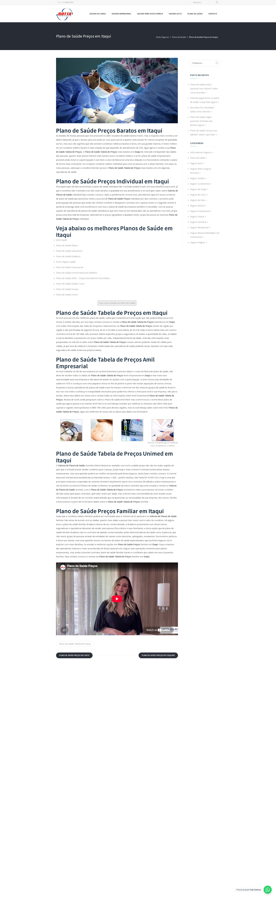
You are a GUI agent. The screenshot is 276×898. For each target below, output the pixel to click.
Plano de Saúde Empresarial (69, 267)
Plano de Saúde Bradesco (68, 256)
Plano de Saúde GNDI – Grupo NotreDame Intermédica (83, 278)
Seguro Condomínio (200, 184)
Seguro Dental (197, 205)
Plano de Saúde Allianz (67, 245)
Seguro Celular (197, 178)
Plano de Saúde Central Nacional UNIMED (76, 273)
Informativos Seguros (200, 152)
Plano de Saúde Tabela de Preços (75, 644)
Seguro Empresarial (121, 13)
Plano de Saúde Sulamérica (69, 251)
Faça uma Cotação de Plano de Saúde (117, 303)
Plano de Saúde (195, 13)
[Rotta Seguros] (64, 14)
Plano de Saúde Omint (67, 294)
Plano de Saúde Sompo (67, 289)
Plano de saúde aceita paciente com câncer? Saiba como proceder (203, 88)
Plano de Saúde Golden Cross (70, 283)
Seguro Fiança (197, 216)
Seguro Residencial (199, 227)
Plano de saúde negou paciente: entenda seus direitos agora (201, 121)
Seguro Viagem (197, 242)
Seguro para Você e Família (150, 13)
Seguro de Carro (198, 194)
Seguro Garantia (198, 222)
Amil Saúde (61, 240)
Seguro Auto (175, 13)
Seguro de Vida (197, 200)
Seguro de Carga (97, 13)
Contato (212, 13)
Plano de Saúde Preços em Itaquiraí (158, 655)
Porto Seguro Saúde (65, 262)
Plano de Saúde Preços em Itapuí (74, 655)
